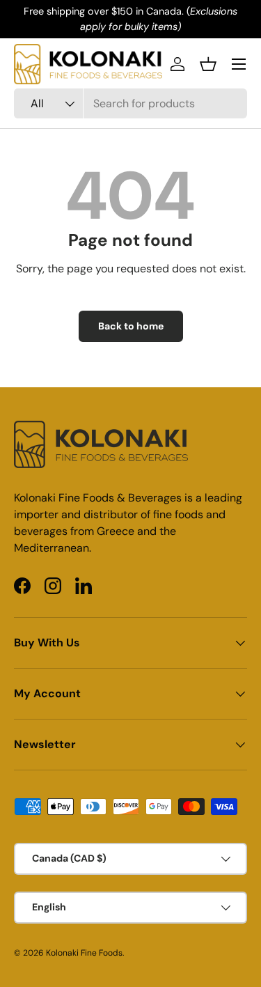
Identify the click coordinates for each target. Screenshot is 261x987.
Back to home (131, 326)
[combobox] (130, 103)
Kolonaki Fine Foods (84, 952)
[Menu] (238, 64)
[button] (208, 64)
